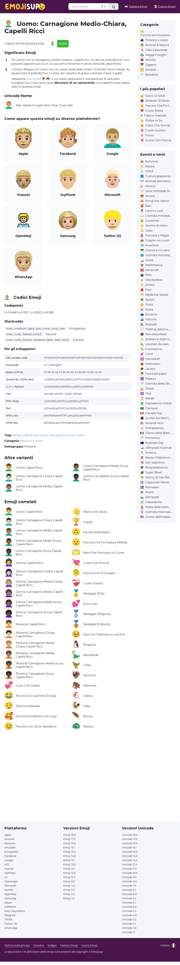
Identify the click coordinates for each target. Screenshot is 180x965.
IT (102, 6)
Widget (52, 945)
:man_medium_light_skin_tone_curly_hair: (35, 328)
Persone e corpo (31, 441)
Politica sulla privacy (17, 945)
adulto (17, 435)
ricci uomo (33, 79)
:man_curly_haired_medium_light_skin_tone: (37, 340)
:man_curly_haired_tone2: (24, 334)
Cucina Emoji (89, 945)
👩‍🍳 (165, 6)
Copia (63, 43)
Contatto (38, 945)
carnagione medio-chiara (67, 435)
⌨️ (136, 6)
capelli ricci (30, 435)
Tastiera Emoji (69, 945)
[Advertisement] (67, 774)
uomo (44, 435)
